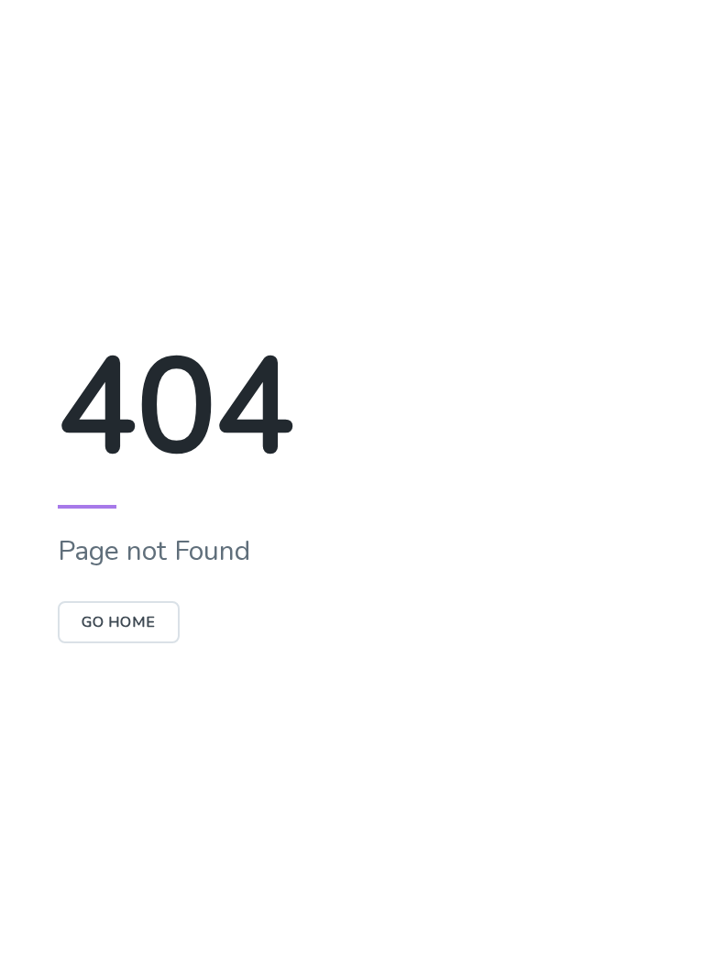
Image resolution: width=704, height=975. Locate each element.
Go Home (119, 622)
